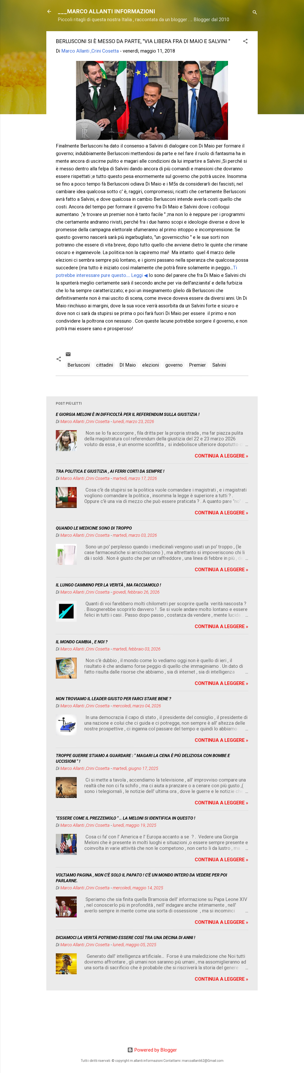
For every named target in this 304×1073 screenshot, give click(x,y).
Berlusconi (78, 365)
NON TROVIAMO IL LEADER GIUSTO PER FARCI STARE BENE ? (113, 698)
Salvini (219, 365)
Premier (197, 365)
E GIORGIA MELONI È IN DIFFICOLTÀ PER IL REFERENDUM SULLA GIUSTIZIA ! (128, 414)
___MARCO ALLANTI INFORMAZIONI (106, 11)
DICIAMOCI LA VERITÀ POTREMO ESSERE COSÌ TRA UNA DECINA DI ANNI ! (125, 937)
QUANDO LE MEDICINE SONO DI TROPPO (94, 528)
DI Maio (127, 365)
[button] (245, 41)
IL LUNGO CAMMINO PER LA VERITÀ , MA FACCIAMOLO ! (108, 584)
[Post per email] (68, 355)
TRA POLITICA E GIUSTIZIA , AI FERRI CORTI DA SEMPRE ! (110, 471)
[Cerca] (255, 13)
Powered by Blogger (155, 1050)
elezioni (150, 365)
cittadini (104, 365)
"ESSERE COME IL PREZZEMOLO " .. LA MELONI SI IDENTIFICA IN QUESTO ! (125, 818)
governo (174, 365)
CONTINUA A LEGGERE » (221, 456)
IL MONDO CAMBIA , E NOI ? (82, 641)
